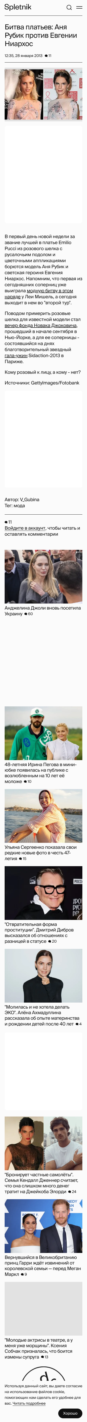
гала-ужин (16, 356)
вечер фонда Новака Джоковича (41, 326)
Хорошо (70, 1413)
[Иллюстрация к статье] (43, 94)
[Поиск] (69, 7)
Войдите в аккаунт (25, 528)
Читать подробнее (29, 1403)
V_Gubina (29, 500)
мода (19, 506)
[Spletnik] (18, 7)
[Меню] (79, 7)
